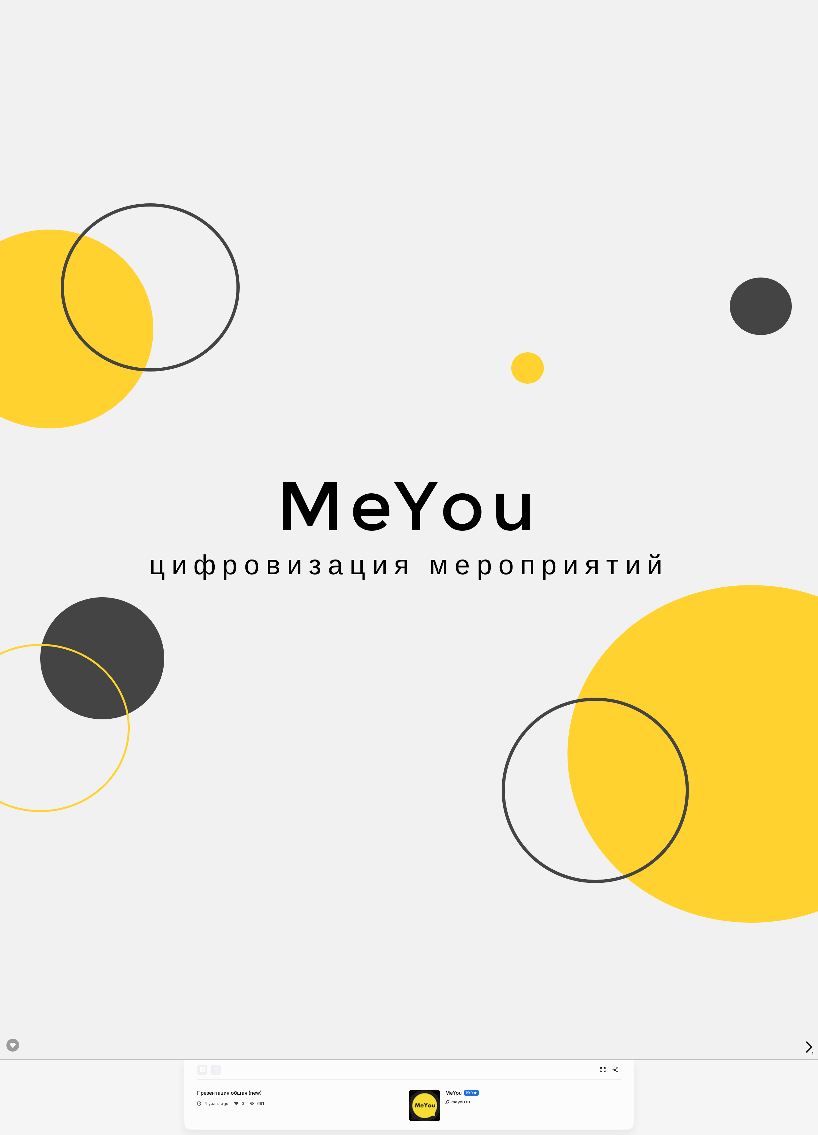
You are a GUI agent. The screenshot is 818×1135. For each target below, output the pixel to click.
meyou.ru (460, 1101)
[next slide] (808, 1047)
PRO (469, 1093)
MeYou (453, 1093)
